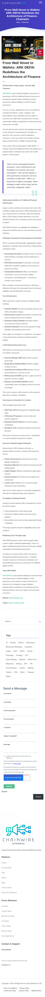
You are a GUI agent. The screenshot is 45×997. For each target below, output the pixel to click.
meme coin (32, 659)
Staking (30, 668)
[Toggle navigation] (40, 2)
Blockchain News (8, 916)
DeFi (15, 651)
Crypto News (7, 911)
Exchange (9, 655)
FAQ (3, 873)
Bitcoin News (7, 931)
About (4, 877)
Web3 (8, 676)
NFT (25, 664)
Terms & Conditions (10, 988)
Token (22, 672)
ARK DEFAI (7, 93)
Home (18, 22)
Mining (18, 664)
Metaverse (10, 664)
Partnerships (7, 887)
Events (29, 651)
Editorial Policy (36, 991)
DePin (22, 651)
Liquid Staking (11, 659)
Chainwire (28, 647)
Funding (19, 655)
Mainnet (22, 659)
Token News (6, 926)
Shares (22, 668)
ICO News (5, 921)
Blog (3, 882)
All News (5, 906)
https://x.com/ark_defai (16, 603)
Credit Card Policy (10, 991)
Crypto (8, 651)
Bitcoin (21, 643)
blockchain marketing (14, 647)
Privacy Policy (24, 988)
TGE (15, 672)
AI (6, 643)
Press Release (11, 668)
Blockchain (30, 643)
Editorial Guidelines (9, 892)
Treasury (30, 672)
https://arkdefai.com (16, 598)
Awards (13, 643)
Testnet (8, 672)
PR (31, 664)
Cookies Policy (24, 991)
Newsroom (25, 22)
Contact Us (6, 965)
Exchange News (8, 936)
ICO (26, 655)
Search (4, 791)
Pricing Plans (7, 868)
